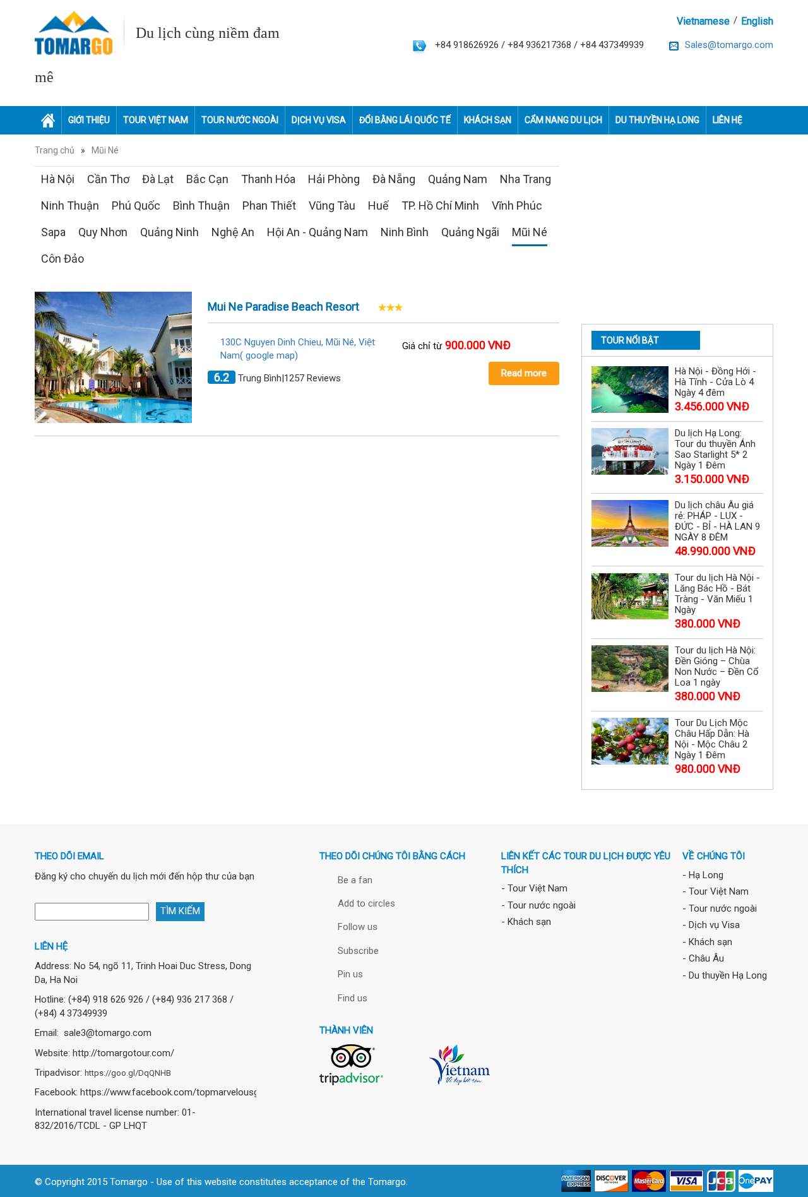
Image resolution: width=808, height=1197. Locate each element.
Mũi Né (105, 150)
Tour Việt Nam (155, 120)
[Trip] (351, 1063)
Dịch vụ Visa (319, 120)
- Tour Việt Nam (534, 888)
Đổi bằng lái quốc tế (405, 120)
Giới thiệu (89, 120)
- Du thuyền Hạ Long (724, 975)
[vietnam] (459, 1063)
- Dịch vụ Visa (711, 925)
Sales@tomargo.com (729, 45)
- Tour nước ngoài (538, 905)
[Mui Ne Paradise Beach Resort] (113, 356)
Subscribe (358, 950)
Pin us (350, 974)
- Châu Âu (703, 958)
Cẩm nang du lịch (563, 120)
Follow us (357, 926)
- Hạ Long (702, 875)
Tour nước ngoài (239, 120)
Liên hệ (727, 120)
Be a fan (355, 880)
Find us (352, 998)
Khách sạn (487, 120)
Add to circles (366, 903)
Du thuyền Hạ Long (657, 120)
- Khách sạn (526, 921)
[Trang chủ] (48, 120)
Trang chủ (54, 150)
